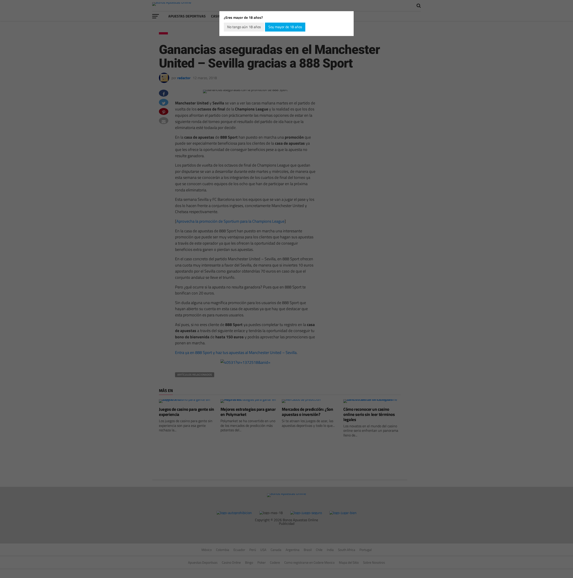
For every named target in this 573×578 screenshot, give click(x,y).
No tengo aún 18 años (244, 27)
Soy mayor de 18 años (285, 27)
